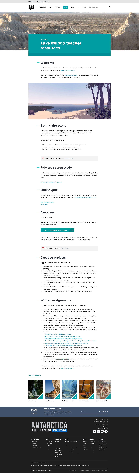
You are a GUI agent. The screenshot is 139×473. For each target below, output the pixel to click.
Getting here (50, 441)
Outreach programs (69, 451)
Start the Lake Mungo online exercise (55, 230)
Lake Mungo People (62, 359)
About (91, 439)
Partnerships (102, 449)
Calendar (34, 443)
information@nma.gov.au (102, 421)
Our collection (58, 445)
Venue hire (92, 453)
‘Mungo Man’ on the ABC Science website (58, 334)
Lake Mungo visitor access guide (54, 158)
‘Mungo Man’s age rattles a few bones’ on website (63, 339)
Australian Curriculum (67, 70)
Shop (48, 449)
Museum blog (58, 450)
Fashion (85, 441)
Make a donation (103, 444)
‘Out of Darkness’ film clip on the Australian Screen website (63, 345)
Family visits (34, 445)
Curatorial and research (58, 447)
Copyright (50, 470)
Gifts (84, 445)
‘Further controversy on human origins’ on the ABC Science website (66, 343)
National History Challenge (71, 447)
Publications (92, 451)
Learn (67, 439)
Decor (84, 443)
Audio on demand (57, 457)
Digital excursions (69, 445)
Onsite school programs (70, 449)
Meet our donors (103, 447)
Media (91, 449)
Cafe (48, 451)
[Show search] (110, 7)
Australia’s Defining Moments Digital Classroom (71, 442)
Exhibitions (34, 441)
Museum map (50, 453)
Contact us (92, 441)
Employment (92, 447)
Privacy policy (43, 470)
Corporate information (93, 444)
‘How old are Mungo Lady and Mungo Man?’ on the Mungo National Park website (70, 341)
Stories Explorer (58, 454)
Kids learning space (71, 75)
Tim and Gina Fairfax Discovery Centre (36, 448)
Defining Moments (57, 442)
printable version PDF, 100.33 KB (85, 197)
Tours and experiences (37, 451)
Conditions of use (35, 470)
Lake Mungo (44, 39)
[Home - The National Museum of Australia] (31, 7)
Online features (58, 452)
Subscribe (102, 411)
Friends (101, 446)
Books (84, 447)
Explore (58, 439)
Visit (48, 439)
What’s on (35, 439)
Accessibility (49, 443)
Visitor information (50, 446)
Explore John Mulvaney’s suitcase (51, 182)
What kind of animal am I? (52, 248)
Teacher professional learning (71, 453)
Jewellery (85, 449)
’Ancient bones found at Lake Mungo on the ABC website (63, 336)
